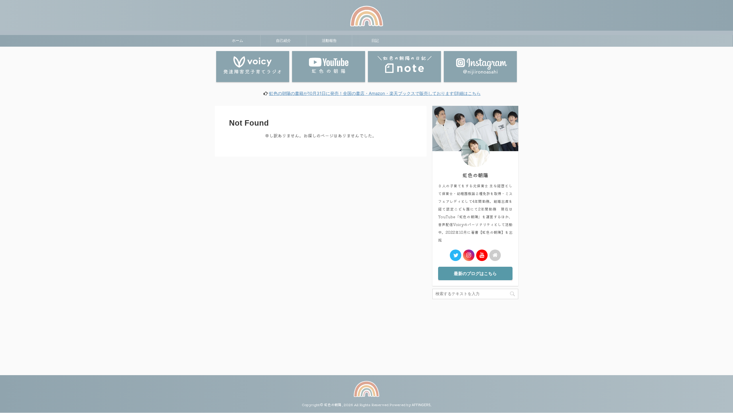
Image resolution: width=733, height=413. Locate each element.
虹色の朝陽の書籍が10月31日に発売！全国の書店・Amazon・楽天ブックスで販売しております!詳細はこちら (357, 93)
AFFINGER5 (421, 405)
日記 (375, 40)
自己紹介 (283, 40)
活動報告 (329, 40)
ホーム (237, 40)
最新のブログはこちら (475, 273)
